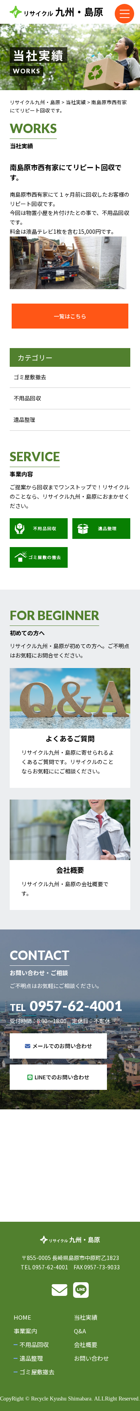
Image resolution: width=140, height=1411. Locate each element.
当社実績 (85, 1317)
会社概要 (85, 1344)
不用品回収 (27, 398)
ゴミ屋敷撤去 (30, 377)
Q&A (80, 1331)
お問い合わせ (91, 1358)
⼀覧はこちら (70, 316)
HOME (22, 1317)
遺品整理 (24, 419)
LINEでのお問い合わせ (62, 1077)
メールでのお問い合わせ (62, 1046)
